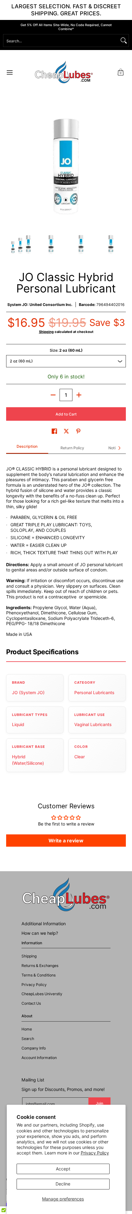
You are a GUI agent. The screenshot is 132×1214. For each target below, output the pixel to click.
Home (26, 1029)
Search (27, 1038)
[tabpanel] (66, 548)
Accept (63, 1168)
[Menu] (9, 72)
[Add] (78, 395)
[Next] (121, 166)
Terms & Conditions (38, 975)
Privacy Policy (95, 1152)
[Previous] (10, 166)
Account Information (39, 1057)
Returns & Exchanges (39, 965)
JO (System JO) (28, 692)
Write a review (66, 840)
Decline (63, 1183)
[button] (120, 72)
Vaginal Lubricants (93, 724)
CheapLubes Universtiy (41, 994)
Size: (66, 350)
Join (99, 1103)
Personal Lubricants (94, 692)
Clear (79, 756)
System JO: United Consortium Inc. (39, 304)
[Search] (124, 40)
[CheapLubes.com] (64, 72)
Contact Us (31, 1003)
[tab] (27, 448)
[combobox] (61, 40)
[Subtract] (53, 395)
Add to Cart (66, 414)
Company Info (33, 1048)
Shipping (46, 332)
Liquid (18, 724)
